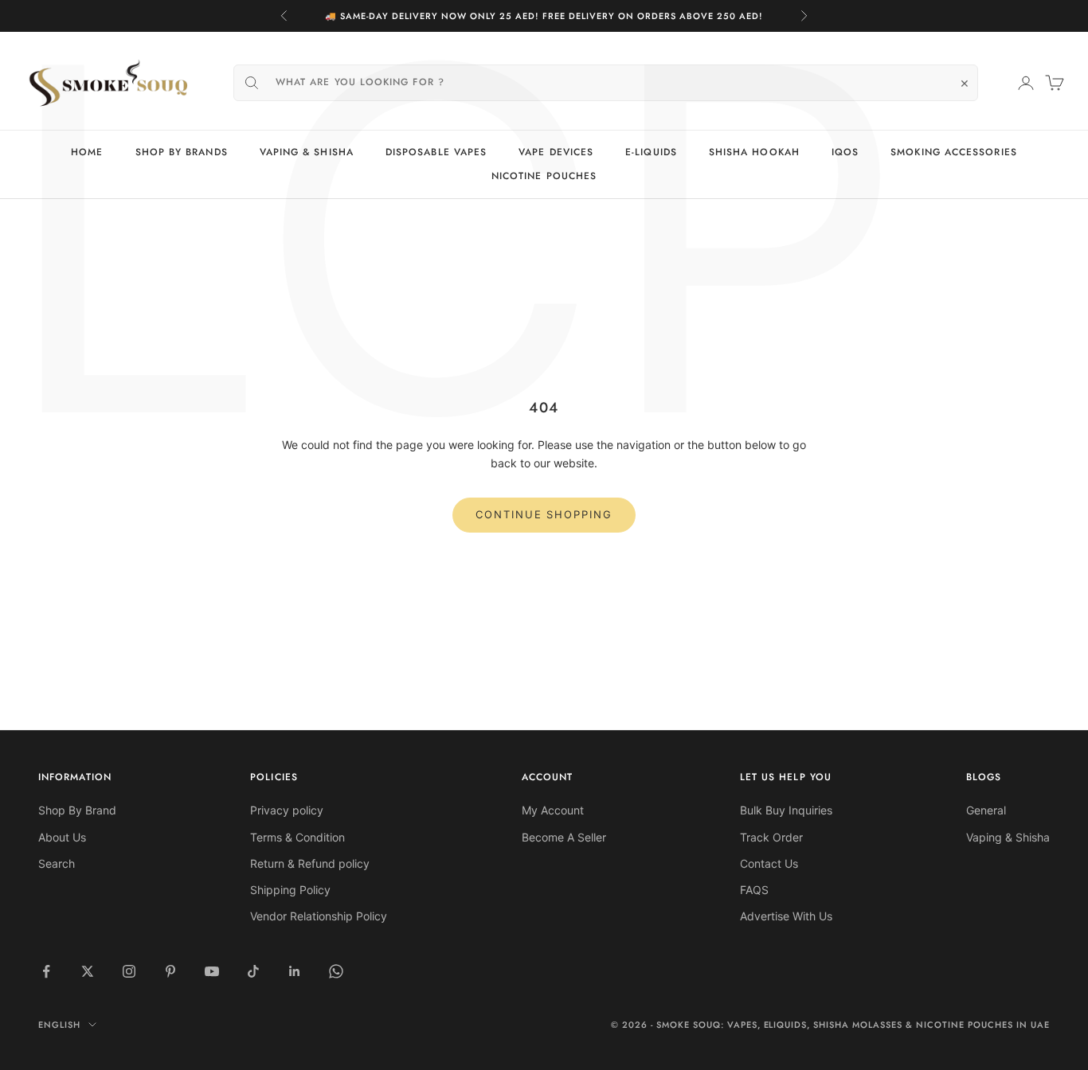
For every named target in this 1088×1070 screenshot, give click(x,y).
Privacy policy (286, 810)
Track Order (771, 837)
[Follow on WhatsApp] (336, 971)
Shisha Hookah (754, 152)
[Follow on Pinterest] (170, 971)
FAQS (754, 889)
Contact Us (769, 863)
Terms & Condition (297, 837)
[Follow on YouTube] (212, 971)
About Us (62, 837)
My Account (553, 810)
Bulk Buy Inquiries (786, 810)
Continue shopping (544, 514)
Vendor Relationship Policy (318, 916)
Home (87, 152)
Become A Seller (564, 837)
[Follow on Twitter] (88, 971)
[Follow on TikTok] (253, 971)
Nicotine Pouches (544, 177)
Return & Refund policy (310, 863)
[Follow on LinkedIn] (295, 971)
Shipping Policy (290, 889)
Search (56, 863)
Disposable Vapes (436, 152)
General (986, 810)
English (59, 1024)
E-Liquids (651, 152)
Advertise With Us (786, 916)
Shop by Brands (181, 152)
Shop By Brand (77, 810)
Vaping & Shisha (307, 152)
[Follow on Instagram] (129, 971)
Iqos (845, 152)
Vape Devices (556, 152)
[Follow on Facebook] (46, 971)
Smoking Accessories (953, 152)
